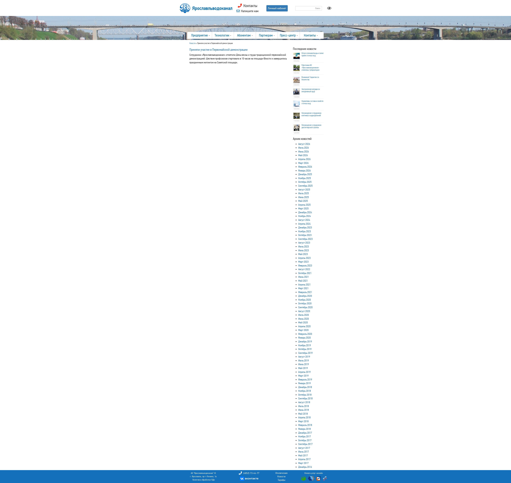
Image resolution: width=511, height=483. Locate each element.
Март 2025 (303, 208)
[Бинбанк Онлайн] (311, 478)
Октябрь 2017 (305, 440)
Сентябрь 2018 (305, 398)
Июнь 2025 (303, 197)
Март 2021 (303, 288)
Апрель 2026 (304, 159)
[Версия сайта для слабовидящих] (329, 9)
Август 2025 (304, 189)
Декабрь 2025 (305, 174)
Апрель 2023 (304, 258)
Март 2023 (303, 261)
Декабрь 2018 (305, 387)
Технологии (222, 35)
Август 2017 (304, 447)
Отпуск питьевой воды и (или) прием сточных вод (313, 54)
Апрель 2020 (304, 326)
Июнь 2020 (303, 318)
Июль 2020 (303, 314)
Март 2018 (303, 421)
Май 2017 (303, 455)
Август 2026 (304, 144)
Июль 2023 (303, 246)
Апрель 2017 (304, 459)
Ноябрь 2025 (304, 178)
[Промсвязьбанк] (318, 478)
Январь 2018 (304, 428)
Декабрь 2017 (305, 432)
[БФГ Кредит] (324, 478)
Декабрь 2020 (305, 295)
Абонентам (244, 35)
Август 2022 (304, 269)
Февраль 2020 (305, 333)
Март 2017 (303, 463)
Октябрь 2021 (305, 273)
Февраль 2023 (305, 265)
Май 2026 (303, 155)
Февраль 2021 (305, 292)
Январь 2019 (304, 383)
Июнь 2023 (303, 250)
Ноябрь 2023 (304, 231)
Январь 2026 (304, 170)
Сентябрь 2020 (305, 307)
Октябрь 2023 (305, 235)
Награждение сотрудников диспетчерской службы (311, 126)
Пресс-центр (288, 35)
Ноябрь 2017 (304, 436)
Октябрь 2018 (305, 394)
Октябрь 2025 (305, 181)
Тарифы (281, 479)
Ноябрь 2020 (304, 299)
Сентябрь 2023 (305, 239)
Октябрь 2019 (305, 349)
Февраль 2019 (305, 379)
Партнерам (266, 35)
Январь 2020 (304, 337)
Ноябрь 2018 (304, 390)
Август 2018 (304, 402)
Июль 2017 (303, 451)
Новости (281, 476)
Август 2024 (304, 219)
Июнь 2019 (303, 364)
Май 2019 (303, 368)
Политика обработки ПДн (203, 479)
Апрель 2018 (304, 417)
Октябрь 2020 (305, 303)
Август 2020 (304, 311)
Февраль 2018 (305, 425)
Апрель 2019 (304, 372)
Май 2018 (303, 413)
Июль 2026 (303, 147)
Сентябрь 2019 (305, 353)
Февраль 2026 (305, 166)
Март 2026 (303, 163)
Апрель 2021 (304, 284)
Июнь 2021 (303, 276)
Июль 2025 (303, 193)
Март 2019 (303, 375)
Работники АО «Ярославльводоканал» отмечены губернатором (310, 67)
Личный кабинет (277, 8)
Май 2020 (303, 322)
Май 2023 (303, 254)
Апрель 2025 (304, 204)
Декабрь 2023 (305, 227)
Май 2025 (303, 200)
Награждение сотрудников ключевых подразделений (311, 114)
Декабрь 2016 (305, 467)
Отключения (281, 473)
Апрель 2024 (304, 223)
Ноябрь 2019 (304, 345)
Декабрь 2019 (305, 341)
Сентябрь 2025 (305, 185)
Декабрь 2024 (305, 212)
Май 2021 (303, 280)
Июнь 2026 (303, 151)
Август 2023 (304, 242)
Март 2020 (303, 330)
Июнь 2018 (303, 409)
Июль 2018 (303, 406)
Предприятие (200, 35)
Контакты (310, 35)
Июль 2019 (303, 360)
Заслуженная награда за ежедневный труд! (311, 90)
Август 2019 (304, 356)
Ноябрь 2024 (304, 216)
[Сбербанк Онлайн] (304, 478)
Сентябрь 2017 (305, 444)
